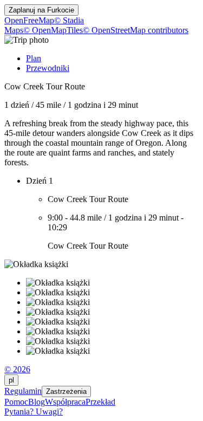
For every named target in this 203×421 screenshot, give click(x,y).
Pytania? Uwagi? (33, 411)
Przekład (100, 401)
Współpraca (65, 401)
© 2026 (17, 369)
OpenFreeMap (29, 20)
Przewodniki (47, 68)
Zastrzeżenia (66, 391)
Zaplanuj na (41, 10)
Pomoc (16, 401)
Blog (36, 401)
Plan (33, 58)
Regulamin (23, 391)
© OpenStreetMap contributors (135, 30)
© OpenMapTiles (53, 30)
